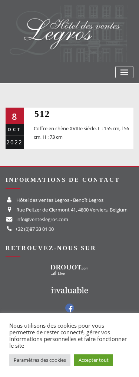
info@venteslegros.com (42, 219)
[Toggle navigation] (124, 72)
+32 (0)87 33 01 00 (34, 229)
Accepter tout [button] (94, 360)
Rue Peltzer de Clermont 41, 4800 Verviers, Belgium (72, 209)
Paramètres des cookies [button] (40, 360)
